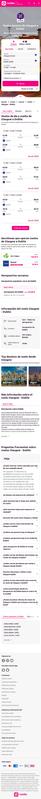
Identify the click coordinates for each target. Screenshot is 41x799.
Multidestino (32, 49)
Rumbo (4, 102)
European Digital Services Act (11, 726)
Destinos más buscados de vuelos (13, 741)
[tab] (13, 43)
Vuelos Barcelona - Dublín (12, 626)
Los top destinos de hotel (10, 744)
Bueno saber (8, 404)
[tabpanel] (20, 171)
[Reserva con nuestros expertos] (29, 3)
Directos (18, 111)
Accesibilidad (6, 730)
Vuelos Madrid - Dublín (11, 623)
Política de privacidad (8, 685)
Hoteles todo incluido (9, 748)
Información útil (7, 723)
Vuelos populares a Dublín (13, 616)
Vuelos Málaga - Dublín (11, 632)
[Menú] (39, 3)
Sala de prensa (6, 702)
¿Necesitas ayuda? (8, 713)
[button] (5, 436)
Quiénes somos (7, 678)
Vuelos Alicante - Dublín (12, 635)
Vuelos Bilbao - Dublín (11, 629)
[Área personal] (34, 3)
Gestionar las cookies (9, 692)
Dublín (29, 102)
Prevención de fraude (9, 733)
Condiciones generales (9, 682)
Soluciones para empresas (10, 705)
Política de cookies (8, 688)
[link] (20, 143)
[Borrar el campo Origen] (35, 55)
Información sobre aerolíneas (11, 720)
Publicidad (5, 698)
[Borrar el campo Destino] (35, 60)
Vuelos (12, 102)
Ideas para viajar (7, 754)
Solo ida (20, 49)
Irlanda (21, 102)
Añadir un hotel (27, 89)
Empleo (4, 695)
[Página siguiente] (37, 111)
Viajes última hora (7, 751)
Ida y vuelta (9, 49)
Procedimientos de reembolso (11, 716)
